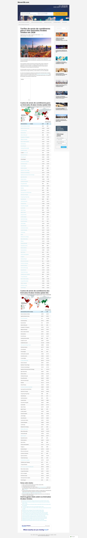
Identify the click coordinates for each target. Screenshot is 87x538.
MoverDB (25, 489)
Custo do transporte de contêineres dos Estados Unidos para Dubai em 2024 (35, 514)
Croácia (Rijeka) (23, 165)
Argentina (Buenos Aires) (25, 128)
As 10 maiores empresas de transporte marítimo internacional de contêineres (61, 109)
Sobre (34, 534)
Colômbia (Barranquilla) (25, 161)
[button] (50, 123)
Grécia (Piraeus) (23, 190)
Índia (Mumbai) (23, 199)
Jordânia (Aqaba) (23, 216)
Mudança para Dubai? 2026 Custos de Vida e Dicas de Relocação (33, 511)
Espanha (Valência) (24, 265)
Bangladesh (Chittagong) (25, 137)
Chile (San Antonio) (24, 154)
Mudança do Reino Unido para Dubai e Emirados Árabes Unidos (33, 510)
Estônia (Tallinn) (23, 179)
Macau (22, 234)
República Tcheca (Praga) (25, 170)
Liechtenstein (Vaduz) (24, 227)
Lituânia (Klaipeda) (24, 230)
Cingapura (22, 256)
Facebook (52, 534)
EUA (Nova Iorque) (24, 285)
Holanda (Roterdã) (24, 243)
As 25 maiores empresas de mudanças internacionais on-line (61, 51)
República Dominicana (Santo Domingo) (27, 174)
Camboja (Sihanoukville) (25, 148)
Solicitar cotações (60, 14)
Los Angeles (24, 283)
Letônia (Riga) (23, 223)
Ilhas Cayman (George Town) (26, 344)
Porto (28, 123)
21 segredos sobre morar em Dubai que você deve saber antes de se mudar (35, 512)
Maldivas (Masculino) (24, 429)
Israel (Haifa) (23, 207)
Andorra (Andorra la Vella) (25, 126)
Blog (31, 534)
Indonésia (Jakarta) (24, 201)
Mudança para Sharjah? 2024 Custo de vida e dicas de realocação (33, 519)
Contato (36, 534)
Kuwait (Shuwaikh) (24, 221)
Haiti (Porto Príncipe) (24, 194)
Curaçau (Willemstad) (24, 360)
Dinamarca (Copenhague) (25, 172)
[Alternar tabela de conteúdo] (29, 100)
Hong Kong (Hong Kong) (25, 196)
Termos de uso (48, 534)
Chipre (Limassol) (24, 168)
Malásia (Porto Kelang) (25, 236)
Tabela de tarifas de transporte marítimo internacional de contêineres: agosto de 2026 (61, 39)
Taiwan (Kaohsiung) (24, 272)
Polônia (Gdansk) (24, 250)
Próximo (63, 146)
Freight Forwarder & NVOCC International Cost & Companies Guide (61, 85)
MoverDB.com (23, 2)
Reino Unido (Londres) (24, 278)
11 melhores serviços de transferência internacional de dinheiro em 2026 (61, 62)
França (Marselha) (24, 183)
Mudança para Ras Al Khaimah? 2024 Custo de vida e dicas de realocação (34, 520)
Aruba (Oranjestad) (24, 318)
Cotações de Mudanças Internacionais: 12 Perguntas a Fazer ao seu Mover (61, 97)
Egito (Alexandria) (24, 176)
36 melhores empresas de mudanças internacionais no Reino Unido (61, 120)
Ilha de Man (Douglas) (24, 205)
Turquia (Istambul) (24, 276)
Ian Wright (41, 34)
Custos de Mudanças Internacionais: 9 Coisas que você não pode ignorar (61, 74)
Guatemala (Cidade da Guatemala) (26, 387)
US (21, 283)
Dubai (49, 58)
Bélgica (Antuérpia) (24, 139)
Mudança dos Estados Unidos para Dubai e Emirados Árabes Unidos (33, 515)
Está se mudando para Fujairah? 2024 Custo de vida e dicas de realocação (34, 516)
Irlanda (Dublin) (23, 203)
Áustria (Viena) (23, 132)
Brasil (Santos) (23, 143)
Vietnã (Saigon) (23, 287)
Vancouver (25, 152)
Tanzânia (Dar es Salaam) (25, 460)
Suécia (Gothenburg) (24, 267)
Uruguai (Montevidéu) (24, 281)
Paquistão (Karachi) (24, 245)
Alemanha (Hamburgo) (25, 185)
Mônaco (22, 241)
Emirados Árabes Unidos (25, 57)
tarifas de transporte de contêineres (43, 74)
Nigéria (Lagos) (23, 435)
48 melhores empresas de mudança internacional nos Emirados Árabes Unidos (35, 500)
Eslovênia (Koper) (24, 258)
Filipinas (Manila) (23, 247)
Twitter (55, 534)
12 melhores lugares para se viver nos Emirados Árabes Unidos (33, 506)
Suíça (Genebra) (23, 269)
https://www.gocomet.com (36, 492)
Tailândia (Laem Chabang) (25, 274)
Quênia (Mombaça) (24, 219)
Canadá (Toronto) (24, 150)
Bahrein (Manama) (24, 134)
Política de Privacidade (41, 534)
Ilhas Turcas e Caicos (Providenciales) (27, 466)
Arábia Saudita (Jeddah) (25, 254)
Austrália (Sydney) (24, 130)
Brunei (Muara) (23, 145)
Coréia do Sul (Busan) (24, 263)
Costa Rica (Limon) (24, 163)
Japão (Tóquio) (23, 212)
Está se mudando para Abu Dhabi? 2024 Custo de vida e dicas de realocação (35, 513)
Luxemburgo (23, 232)
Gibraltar (22, 188)
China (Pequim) (23, 157)
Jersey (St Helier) (23, 214)
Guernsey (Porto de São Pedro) (26, 192)
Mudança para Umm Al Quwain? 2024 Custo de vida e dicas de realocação (34, 518)
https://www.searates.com (26, 492)
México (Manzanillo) (24, 238)
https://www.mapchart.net (42, 487)
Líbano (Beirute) (23, 225)
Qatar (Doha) (23, 252)
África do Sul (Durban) (24, 261)
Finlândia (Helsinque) (24, 181)
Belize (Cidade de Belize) (25, 141)
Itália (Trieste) (23, 210)
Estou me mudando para (60, 141)
